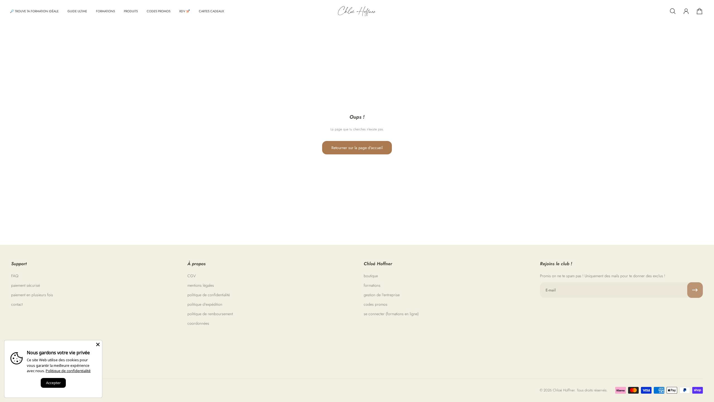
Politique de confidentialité (68, 370)
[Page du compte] (686, 11)
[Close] (98, 344)
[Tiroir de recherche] (672, 11)
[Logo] (357, 11)
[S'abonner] (695, 290)
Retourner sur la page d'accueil (357, 147)
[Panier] (699, 11)
